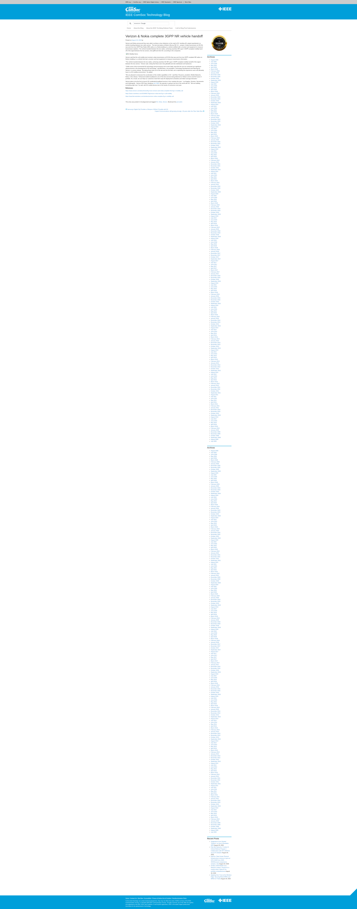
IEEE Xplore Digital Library (151, 2)
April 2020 (214, 201)
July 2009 (214, 441)
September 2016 (216, 281)
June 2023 (214, 130)
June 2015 (214, 309)
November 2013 (215, 344)
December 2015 (215, 298)
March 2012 (214, 381)
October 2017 (215, 257)
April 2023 (214, 134)
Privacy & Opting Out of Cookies (161, 898)
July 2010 (214, 419)
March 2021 (214, 180)
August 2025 (214, 82)
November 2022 (215, 143)
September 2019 (216, 214)
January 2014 (215, 340)
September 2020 (216, 192)
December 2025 (215, 74)
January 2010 (215, 430)
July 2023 (214, 128)
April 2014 (214, 335)
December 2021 (215, 164)
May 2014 (214, 333)
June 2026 (214, 63)
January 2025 (215, 95)
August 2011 (214, 394)
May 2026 (214, 65)
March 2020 (214, 203)
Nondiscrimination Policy (179, 898)
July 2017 (214, 262)
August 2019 (214, 216)
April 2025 (214, 89)
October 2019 (215, 212)
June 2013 (214, 354)
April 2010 (214, 424)
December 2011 (215, 387)
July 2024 (214, 106)
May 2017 (214, 266)
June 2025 (214, 86)
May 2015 (214, 311)
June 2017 (214, 264)
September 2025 (216, 80)
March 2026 (214, 69)
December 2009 (215, 432)
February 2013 (215, 361)
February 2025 (215, 93)
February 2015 (215, 316)
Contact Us (133, 898)
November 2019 (215, 210)
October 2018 (215, 234)
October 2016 (215, 279)
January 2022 (215, 162)
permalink (179, 102)
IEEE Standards (166, 2)
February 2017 (215, 272)
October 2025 (215, 78)
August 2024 (214, 104)
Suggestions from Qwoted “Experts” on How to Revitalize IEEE (220, 843)
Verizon (165, 102)
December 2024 (215, 97)
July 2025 (214, 84)
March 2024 (214, 114)
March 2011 (214, 404)
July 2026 (214, 61)
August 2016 (214, 283)
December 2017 (215, 253)
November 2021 (215, 166)
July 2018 (214, 240)
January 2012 (215, 385)
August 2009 (214, 439)
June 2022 (214, 153)
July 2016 (214, 285)
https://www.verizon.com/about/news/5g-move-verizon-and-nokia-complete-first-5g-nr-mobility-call (154, 90)
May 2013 (214, 355)
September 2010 (216, 415)
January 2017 (215, 274)
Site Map (140, 898)
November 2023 (215, 121)
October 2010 (215, 413)
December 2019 (215, 208)
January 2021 (215, 184)
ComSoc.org (137, 2)
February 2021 (215, 182)
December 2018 (215, 231)
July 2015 (214, 307)
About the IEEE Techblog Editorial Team (159, 28)
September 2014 (216, 326)
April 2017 (214, 268)
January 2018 (215, 251)
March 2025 (214, 91)
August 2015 (214, 305)
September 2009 (216, 437)
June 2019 (214, 220)
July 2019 (214, 218)
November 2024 (215, 99)
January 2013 (215, 363)
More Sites (188, 2)
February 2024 (215, 115)
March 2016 (214, 292)
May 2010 (214, 422)
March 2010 (214, 426)
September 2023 (216, 125)
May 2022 (214, 154)
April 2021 (214, 179)
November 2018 (215, 233)
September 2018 (216, 236)
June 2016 (214, 287)
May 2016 (214, 288)
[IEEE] (223, 8)
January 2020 (215, 207)
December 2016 (215, 275)
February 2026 (215, 71)
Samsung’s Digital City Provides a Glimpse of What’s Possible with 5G (147, 109)
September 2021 (216, 169)
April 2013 (214, 357)
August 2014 (214, 327)
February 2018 (215, 249)
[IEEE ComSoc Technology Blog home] (133, 9)
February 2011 (215, 406)
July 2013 (214, 352)
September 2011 (216, 393)
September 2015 (216, 303)
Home (129, 28)
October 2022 (215, 145)
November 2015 (215, 300)
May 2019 (214, 221)
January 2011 (215, 407)
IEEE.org (128, 2)
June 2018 (214, 242)
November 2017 (215, 255)
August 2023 (214, 127)
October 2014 (215, 324)
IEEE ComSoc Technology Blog (148, 15)
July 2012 (214, 374)
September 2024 (216, 102)
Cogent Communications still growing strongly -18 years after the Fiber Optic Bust (179, 111)
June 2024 (214, 108)
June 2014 (214, 331)
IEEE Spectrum (177, 2)
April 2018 (214, 246)
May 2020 (214, 199)
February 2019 (215, 227)
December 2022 (215, 141)
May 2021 (214, 177)
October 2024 (215, 100)
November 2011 (215, 389)
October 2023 (215, 123)
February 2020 (215, 205)
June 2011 (214, 398)
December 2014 (215, 320)
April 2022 (214, 156)
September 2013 (216, 348)
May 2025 (214, 87)
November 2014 (215, 322)
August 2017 (214, 260)
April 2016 (214, 290)
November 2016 (215, 277)
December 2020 (215, 186)
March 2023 (214, 136)
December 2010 (215, 409)
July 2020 (214, 195)
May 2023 (214, 132)
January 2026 (215, 73)
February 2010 (215, 428)
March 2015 (214, 314)
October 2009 (215, 435)
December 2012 (215, 365)
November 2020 (215, 188)
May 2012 (214, 378)
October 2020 (215, 190)
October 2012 (215, 368)
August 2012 (214, 372)
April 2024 (214, 112)
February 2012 (215, 383)
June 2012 (214, 376)
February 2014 (215, 339)
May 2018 (214, 244)
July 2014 (214, 329)
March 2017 (214, 270)
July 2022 (214, 151)
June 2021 (214, 175)
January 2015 (215, 318)
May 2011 (214, 400)
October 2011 (215, 391)
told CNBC (156, 83)
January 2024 (215, 117)
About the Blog (138, 28)
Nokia (160, 102)
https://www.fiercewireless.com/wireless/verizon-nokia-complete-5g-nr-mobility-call (150, 96)
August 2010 (214, 417)
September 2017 (216, 259)
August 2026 (214, 60)
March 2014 (214, 337)
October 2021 (215, 167)
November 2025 (215, 76)
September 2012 (216, 370)
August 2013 (214, 350)
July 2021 (214, 173)
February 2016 (215, 294)
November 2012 (215, 367)
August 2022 (214, 149)
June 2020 (214, 197)
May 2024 (214, 110)
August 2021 (214, 171)
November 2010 (215, 411)
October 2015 (215, 301)
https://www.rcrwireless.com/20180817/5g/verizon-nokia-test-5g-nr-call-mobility (149, 93)
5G (157, 102)
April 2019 (214, 223)
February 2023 (215, 138)
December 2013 (215, 342)
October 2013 (215, 346)
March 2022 (214, 158)
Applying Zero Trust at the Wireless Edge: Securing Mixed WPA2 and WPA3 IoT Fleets (221, 876)
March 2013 (214, 359)
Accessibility (147, 898)
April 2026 (214, 67)
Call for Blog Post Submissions (185, 28)
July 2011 (213, 396)
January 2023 (215, 140)
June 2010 (214, 420)
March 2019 (214, 225)
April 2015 (214, 313)
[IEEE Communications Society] (209, 901)
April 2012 (214, 380)
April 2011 (214, 402)
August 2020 (214, 194)
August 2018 (214, 238)
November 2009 (215, 434)
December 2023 (215, 119)
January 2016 (215, 296)
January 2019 (215, 229)
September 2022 (216, 147)
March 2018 (214, 247)
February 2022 (215, 160)
